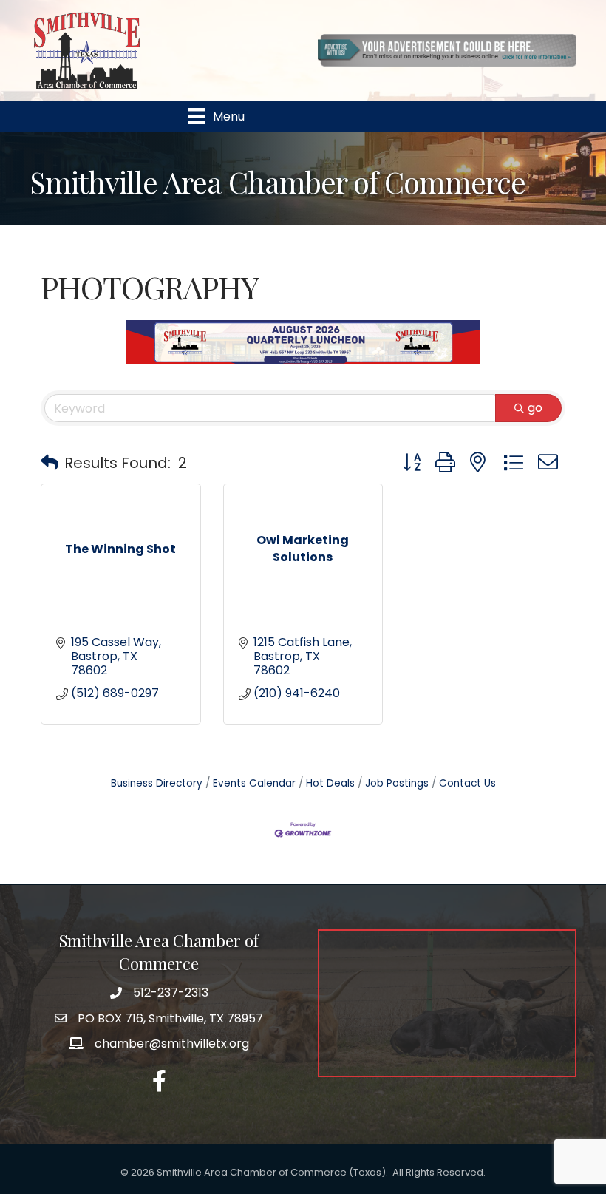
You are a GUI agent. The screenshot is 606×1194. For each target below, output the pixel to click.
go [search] (535, 407)
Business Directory (156, 783)
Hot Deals (330, 783)
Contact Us (467, 783)
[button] (49, 463)
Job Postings (397, 783)
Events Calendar (254, 783)
